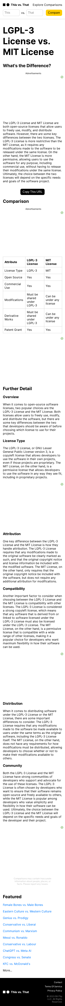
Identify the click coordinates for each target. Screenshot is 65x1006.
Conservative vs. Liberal (19, 924)
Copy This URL (32, 191)
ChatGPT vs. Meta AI (17, 950)
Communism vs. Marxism (20, 931)
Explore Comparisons (47, 5)
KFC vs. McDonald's (16, 964)
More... (7, 970)
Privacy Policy (54, 990)
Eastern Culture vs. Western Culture (27, 911)
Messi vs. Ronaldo (15, 937)
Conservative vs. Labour (19, 944)
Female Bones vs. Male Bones (23, 905)
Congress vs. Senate (17, 957)
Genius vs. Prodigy (15, 918)
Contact (58, 982)
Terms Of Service (53, 986)
